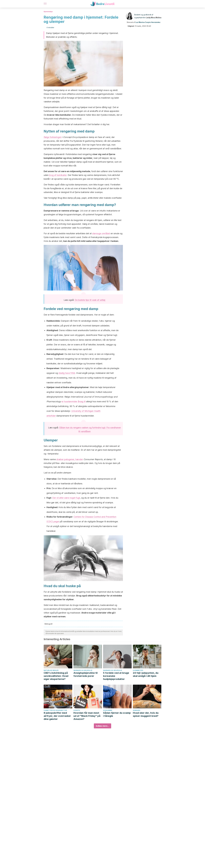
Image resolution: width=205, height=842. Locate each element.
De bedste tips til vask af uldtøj (90, 300)
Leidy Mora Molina (153, 17)
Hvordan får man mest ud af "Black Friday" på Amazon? (86, 715)
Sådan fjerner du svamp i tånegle (117, 714)
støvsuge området (101, 233)
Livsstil (76, 710)
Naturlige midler (51, 670)
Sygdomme (107, 710)
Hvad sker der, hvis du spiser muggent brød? (145, 714)
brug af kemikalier (58, 175)
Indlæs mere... (102, 726)
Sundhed (136, 710)
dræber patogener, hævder (69, 459)
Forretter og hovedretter (55, 710)
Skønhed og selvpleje (82, 670)
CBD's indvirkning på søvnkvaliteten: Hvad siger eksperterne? (56, 675)
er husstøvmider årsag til (74, 401)
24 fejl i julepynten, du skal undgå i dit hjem (145, 674)
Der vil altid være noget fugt (66, 498)
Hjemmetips (48, 11)
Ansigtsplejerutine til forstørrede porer (85, 674)
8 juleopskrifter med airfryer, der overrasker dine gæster (57, 715)
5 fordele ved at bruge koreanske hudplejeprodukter (116, 675)
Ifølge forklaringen (52, 137)
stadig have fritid (66, 373)
